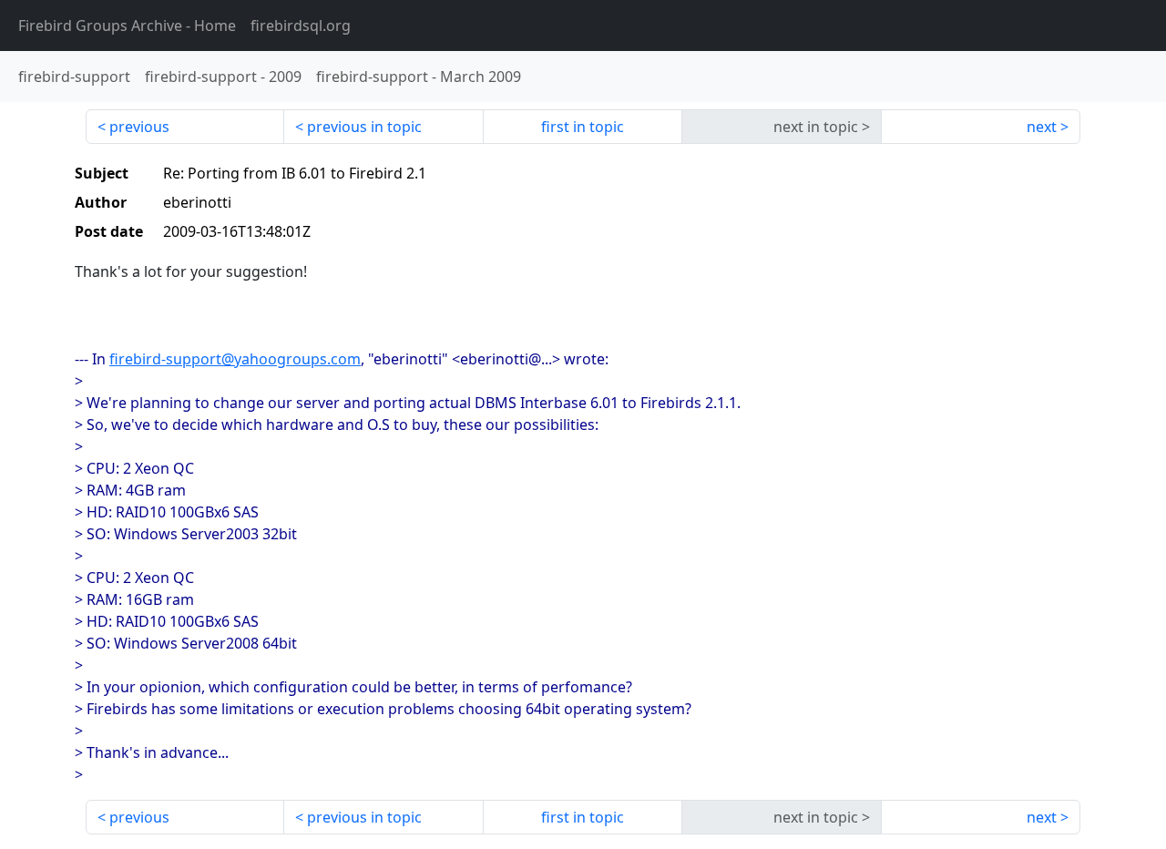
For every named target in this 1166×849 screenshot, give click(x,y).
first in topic (582, 127)
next (1042, 127)
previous (139, 127)
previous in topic (364, 127)
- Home (127, 25)
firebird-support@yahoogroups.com (235, 359)
